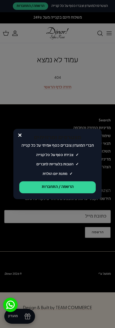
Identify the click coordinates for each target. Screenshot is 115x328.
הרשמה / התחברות (58, 187)
